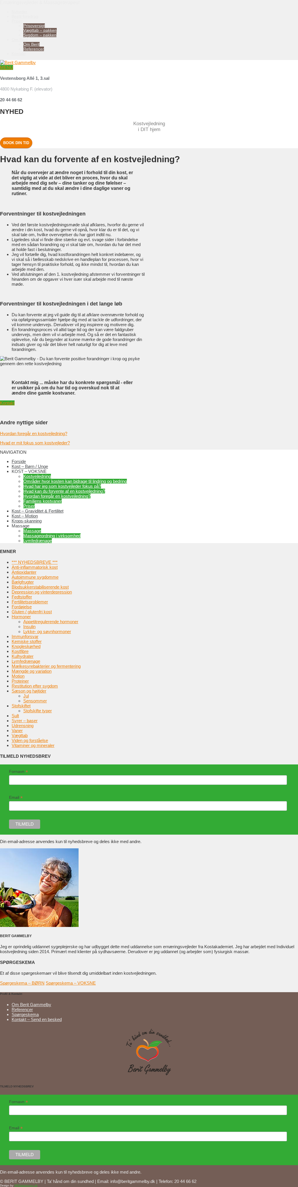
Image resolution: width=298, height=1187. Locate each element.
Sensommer (35, 700)
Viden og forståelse (30, 740)
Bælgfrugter (23, 582)
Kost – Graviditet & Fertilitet (37, 510)
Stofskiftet (21, 705)
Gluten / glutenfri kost (32, 611)
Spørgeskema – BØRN (22, 983)
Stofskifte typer (37, 710)
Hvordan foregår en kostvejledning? (33, 433)
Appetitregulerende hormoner (50, 621)
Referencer (33, 49)
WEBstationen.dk (26, 1185)
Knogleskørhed (26, 646)
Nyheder (19, 11)
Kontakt (19, 53)
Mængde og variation (32, 671)
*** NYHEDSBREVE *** (35, 562)
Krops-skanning (27, 520)
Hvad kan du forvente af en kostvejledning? (64, 491)
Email (16, 797)
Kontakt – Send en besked (37, 1019)
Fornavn (18, 771)
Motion (18, 676)
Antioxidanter (24, 572)
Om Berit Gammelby (31, 1004)
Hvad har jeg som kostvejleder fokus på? (62, 486)
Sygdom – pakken (39, 35)
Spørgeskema (25, 1014)
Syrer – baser (25, 720)
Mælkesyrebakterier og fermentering (46, 666)
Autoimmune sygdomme (35, 577)
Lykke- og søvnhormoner (47, 631)
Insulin (29, 626)
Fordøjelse (22, 606)
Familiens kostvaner (42, 501)
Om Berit (20, 39)
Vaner (17, 730)
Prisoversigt (34, 25)
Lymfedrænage (37, 540)
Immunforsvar (25, 636)
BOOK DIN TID (16, 143)
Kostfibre (20, 651)
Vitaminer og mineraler (33, 745)
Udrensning (22, 725)
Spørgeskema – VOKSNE (71, 983)
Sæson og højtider (29, 690)
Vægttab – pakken (40, 30)
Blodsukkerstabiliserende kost (40, 586)
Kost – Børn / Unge (30, 466)
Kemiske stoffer (27, 641)
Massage (32, 530)
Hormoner (21, 616)
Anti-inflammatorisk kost (35, 567)
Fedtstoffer (22, 596)
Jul (26, 695)
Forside (19, 461)
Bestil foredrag (25, 16)
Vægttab (20, 735)
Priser (17, 21)
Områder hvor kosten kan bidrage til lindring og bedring (75, 481)
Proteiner (20, 681)
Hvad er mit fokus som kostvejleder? (35, 442)
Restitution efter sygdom (35, 685)
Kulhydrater (22, 656)
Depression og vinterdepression (42, 591)
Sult (15, 715)
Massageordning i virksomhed (52, 535)
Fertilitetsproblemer (30, 601)
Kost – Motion (25, 515)
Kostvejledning (37, 476)
